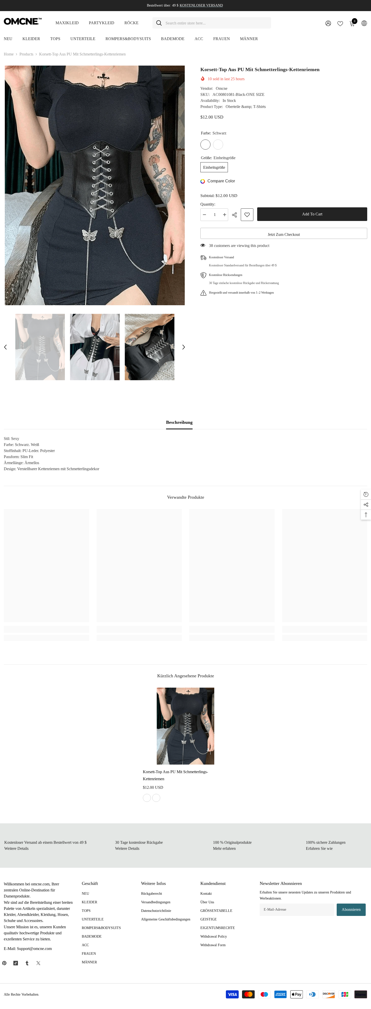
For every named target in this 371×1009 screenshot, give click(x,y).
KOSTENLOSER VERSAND (201, 5)
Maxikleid (67, 23)
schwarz (147, 798)
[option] (95, 185)
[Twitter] (38, 963)
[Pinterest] (4, 963)
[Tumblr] (27, 963)
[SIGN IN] (328, 23)
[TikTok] (15, 963)
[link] (46, 629)
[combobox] (216, 23)
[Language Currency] (364, 23)
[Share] (236, 215)
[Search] (211, 23)
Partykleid (101, 23)
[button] (5, 347)
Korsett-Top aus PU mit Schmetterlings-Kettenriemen (175, 775)
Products (26, 54)
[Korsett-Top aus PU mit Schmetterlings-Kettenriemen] (185, 726)
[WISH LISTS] (340, 23)
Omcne (221, 88)
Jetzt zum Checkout (284, 234)
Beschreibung (179, 422)
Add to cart (312, 214)
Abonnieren (351, 909)
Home (9, 54)
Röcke (131, 23)
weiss (156, 798)
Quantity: (207, 204)
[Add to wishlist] (247, 214)
